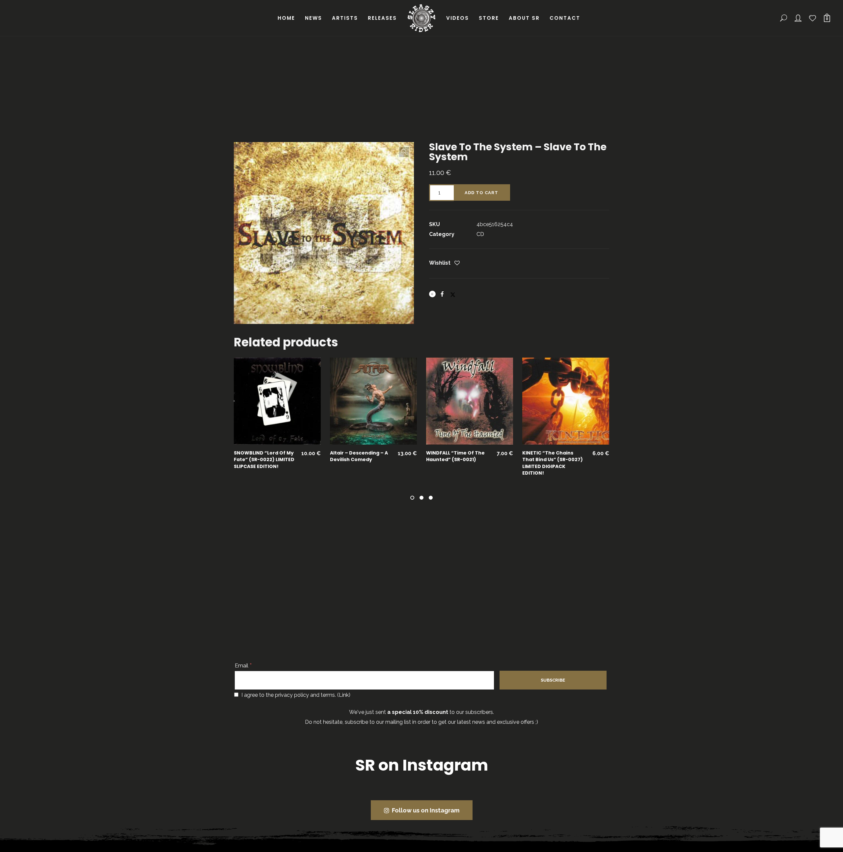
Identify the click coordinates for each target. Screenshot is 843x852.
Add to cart (481, 192)
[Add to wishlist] (457, 263)
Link (344, 695)
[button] (404, 152)
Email (243, 665)
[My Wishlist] (812, 18)
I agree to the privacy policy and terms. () (295, 695)
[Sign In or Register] (798, 18)
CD (480, 234)
